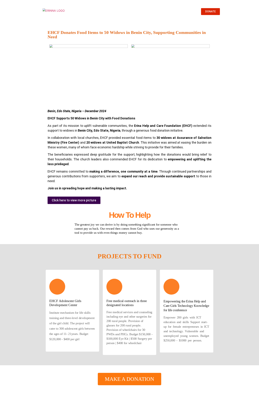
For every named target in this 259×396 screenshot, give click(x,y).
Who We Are (96, 11)
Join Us (149, 11)
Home (78, 11)
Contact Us (167, 11)
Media (134, 11)
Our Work (117, 11)
